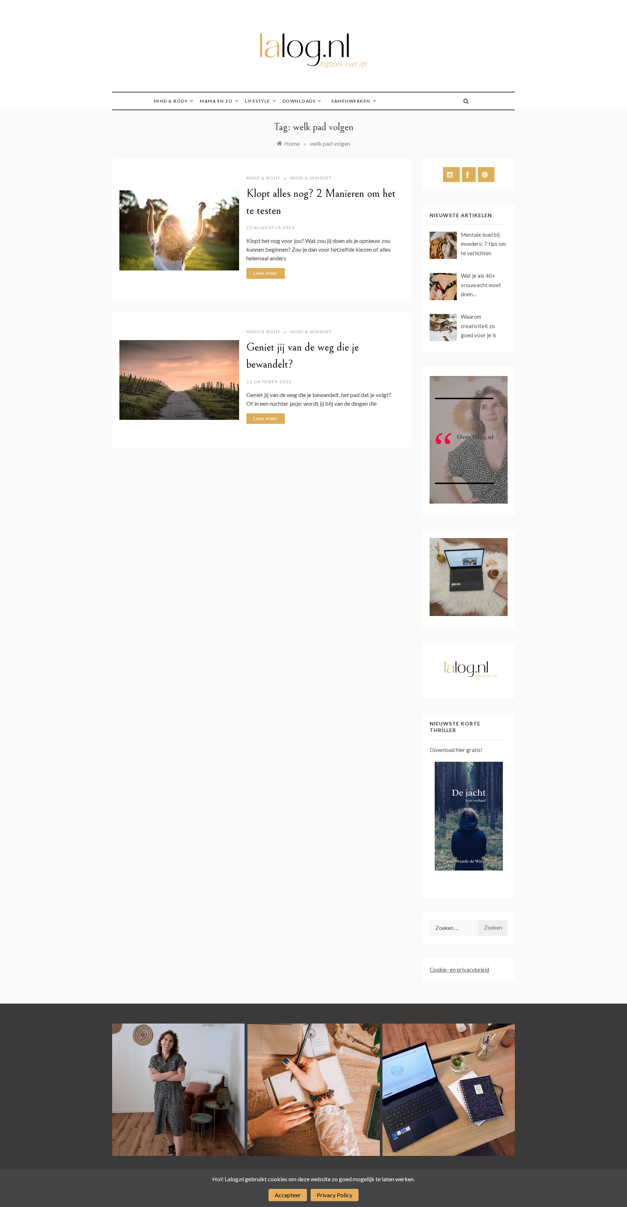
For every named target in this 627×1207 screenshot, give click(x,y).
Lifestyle (257, 101)
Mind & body (171, 101)
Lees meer (266, 273)
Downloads (299, 101)
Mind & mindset (311, 178)
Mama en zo (216, 101)
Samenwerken (350, 101)
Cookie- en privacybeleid (459, 969)
